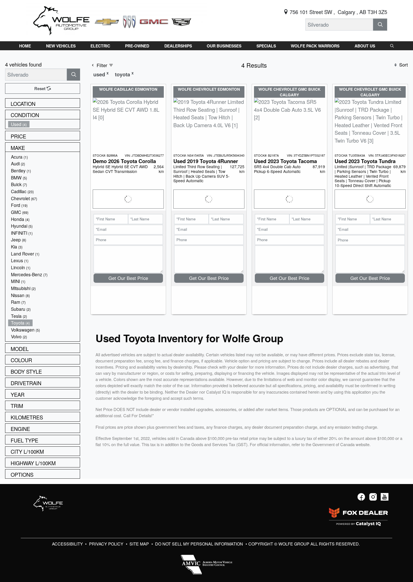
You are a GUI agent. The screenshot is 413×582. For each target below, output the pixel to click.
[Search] (380, 25)
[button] (25, 45)
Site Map (140, 544)
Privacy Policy (106, 544)
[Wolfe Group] (116, 19)
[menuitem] (44, 124)
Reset (40, 88)
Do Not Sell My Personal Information (199, 544)
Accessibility (68, 544)
